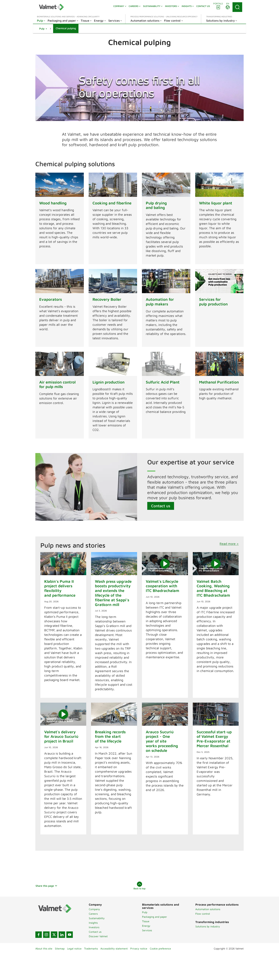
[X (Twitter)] (54, 934)
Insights (93, 922)
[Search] (237, 7)
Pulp (144, 912)
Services (147, 930)
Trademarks (91, 948)
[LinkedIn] (62, 934)
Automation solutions (207, 909)
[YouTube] (69, 934)
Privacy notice (138, 948)
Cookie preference (160, 948)
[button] (43, 28)
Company (94, 909)
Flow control (202, 913)
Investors (94, 927)
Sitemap (60, 948)
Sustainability (97, 918)
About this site (43, 948)
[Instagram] (46, 934)
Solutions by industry (207, 926)
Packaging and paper (154, 916)
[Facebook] (38, 934)
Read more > (229, 543)
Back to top (139, 888)
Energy (146, 925)
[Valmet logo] (51, 7)
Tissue (145, 921)
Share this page (45, 885)
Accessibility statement (114, 948)
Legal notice (74, 948)
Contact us (160, 506)
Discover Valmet (98, 936)
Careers (93, 913)
